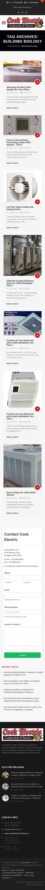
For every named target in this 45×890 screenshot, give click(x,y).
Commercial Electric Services (13, 873)
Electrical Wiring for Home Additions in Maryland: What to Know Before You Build (22, 682)
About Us (5, 870)
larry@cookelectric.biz (23, 7)
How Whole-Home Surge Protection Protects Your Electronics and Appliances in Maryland (22, 708)
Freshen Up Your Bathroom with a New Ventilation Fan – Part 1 (21, 416)
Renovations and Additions (12, 875)
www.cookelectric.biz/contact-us (17, 833)
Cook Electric (25, 862)
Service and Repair (17, 870)
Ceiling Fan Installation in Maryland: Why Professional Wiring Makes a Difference (19, 691)
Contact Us (6, 878)
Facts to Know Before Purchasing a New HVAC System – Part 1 (19, 142)
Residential (29, 873)
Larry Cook (27, 92)
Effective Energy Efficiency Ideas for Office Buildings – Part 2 (20, 283)
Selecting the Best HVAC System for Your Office (19, 88)
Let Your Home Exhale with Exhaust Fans (20, 208)
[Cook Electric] (22, 22)
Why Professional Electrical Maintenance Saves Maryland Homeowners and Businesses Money (21, 699)
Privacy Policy (29, 875)
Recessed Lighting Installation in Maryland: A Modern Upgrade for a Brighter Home (23, 673)
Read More (12, 108)
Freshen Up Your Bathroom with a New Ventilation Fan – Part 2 (21, 342)
